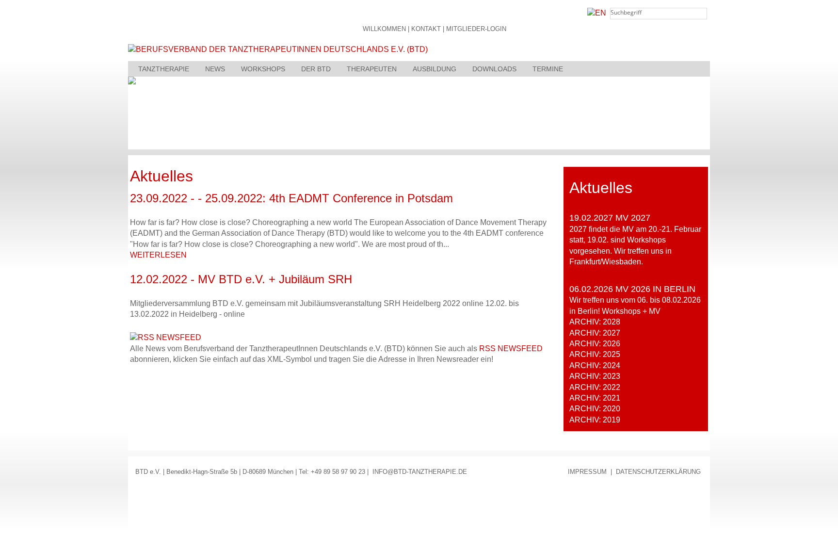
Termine (547, 69)
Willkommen (384, 29)
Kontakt (426, 29)
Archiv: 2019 (594, 420)
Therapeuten (372, 69)
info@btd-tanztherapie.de (419, 471)
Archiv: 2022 (594, 387)
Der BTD (316, 69)
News (215, 69)
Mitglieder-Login (476, 29)
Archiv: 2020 (594, 409)
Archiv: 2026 (594, 344)
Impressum (587, 471)
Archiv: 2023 (594, 376)
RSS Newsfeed (511, 348)
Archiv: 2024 (594, 365)
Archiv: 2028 (594, 322)
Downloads (494, 69)
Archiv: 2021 (594, 398)
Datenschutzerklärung (658, 471)
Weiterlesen (158, 255)
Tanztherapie (163, 69)
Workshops (263, 69)
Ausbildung (434, 69)
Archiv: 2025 (594, 354)
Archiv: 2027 (594, 333)
